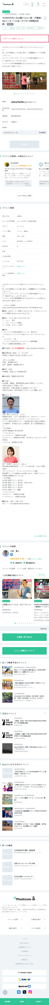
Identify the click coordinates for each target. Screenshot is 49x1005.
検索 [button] (32, 5)
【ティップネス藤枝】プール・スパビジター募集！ (29, 799)
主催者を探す (36, 919)
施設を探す (13, 928)
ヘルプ (24, 939)
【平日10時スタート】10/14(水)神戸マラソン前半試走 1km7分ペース (30, 773)
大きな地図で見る (40, 536)
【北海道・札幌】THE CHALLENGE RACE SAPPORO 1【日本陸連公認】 (30, 735)
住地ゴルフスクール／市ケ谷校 (24, 863)
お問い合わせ (24, 943)
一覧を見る (41, 575)
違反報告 (43, 629)
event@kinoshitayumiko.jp (19, 503)
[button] (14, 93)
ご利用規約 (24, 951)
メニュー (44, 5)
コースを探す (36, 928)
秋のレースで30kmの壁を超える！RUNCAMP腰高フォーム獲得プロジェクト (30, 671)
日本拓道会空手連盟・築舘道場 (24, 850)
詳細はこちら (21, 266)
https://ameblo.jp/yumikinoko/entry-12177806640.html (22, 307)
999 (35, 559)
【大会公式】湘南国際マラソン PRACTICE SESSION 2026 (30, 812)
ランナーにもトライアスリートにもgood (18, 170)
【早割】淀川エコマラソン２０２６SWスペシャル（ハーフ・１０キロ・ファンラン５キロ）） (30, 786)
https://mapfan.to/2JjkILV (35, 348)
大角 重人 (14, 551)
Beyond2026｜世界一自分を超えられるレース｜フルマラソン (30, 748)
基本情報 (7, 1001)
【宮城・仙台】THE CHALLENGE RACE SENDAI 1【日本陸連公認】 (30, 722)
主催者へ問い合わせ (24, 637)
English (26, 4)
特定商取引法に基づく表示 (24, 964)
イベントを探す (13, 919)
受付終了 (39, 1001)
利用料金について (24, 947)
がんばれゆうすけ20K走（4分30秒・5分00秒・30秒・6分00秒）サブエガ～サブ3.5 (29, 697)
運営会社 (24, 960)
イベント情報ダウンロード (24, 651)
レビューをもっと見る (24, 195)
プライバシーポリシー (24, 955)
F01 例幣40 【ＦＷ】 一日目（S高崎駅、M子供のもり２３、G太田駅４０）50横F (30, 825)
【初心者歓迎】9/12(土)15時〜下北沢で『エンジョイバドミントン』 (29, 684)
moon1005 (14, 163)
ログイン (38, 5)
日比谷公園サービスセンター (24, 876)
